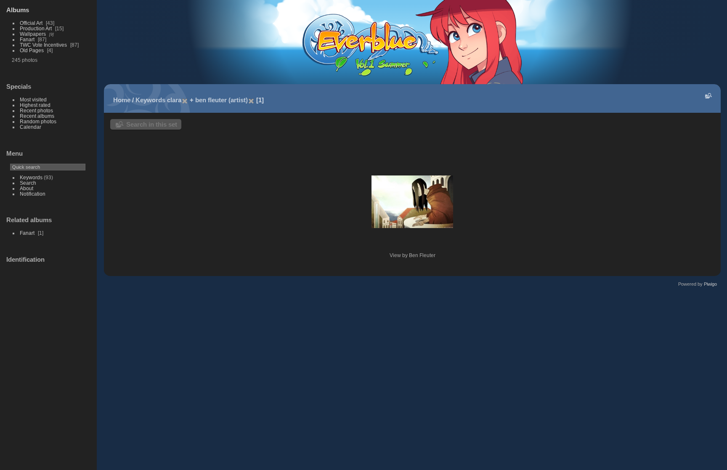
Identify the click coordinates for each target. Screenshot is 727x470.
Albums (17, 9)
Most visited (33, 99)
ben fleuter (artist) (221, 100)
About (26, 188)
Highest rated (35, 105)
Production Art (36, 28)
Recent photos (36, 110)
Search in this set (151, 124)
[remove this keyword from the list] (184, 100)
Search (28, 183)
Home (121, 100)
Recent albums (37, 116)
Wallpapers (33, 34)
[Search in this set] (707, 96)
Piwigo (710, 284)
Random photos (38, 121)
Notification (32, 193)
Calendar (30, 127)
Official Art (31, 23)
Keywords (31, 177)
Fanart (27, 39)
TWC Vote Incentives (43, 45)
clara (174, 100)
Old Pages (32, 50)
